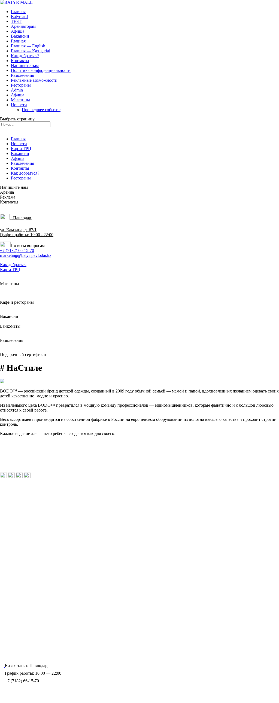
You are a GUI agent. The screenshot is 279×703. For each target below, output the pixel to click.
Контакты (20, 60)
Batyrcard (19, 16)
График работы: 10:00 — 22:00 (32, 464)
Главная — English (28, 46)
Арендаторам (23, 26)
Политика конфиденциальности (41, 70)
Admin (17, 90)
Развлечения (22, 75)
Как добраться (13, 264)
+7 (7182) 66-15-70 (17, 250)
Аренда (51, 634)
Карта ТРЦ (21, 148)
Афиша (17, 31)
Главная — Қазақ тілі (30, 50)
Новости (19, 104)
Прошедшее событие (41, 109)
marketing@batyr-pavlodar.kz (25, 255)
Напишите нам (25, 65)
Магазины (20, 100)
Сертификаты (18, 518)
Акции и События (22, 510)
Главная (18, 11)
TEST (16, 21)
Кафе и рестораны (22, 494)
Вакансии (20, 36)
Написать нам (17, 531)
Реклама (13, 547)
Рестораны (21, 85)
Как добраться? (25, 55)
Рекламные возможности (34, 80)
